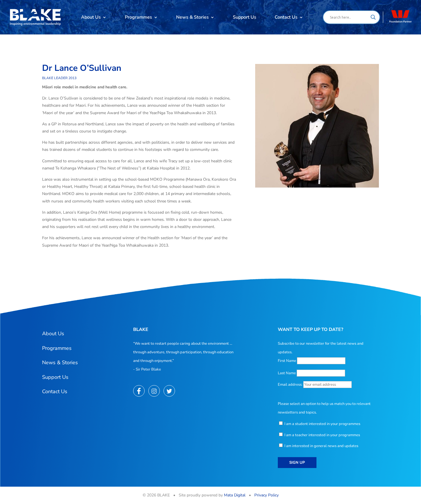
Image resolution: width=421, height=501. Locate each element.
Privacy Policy (266, 495)
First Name (287, 360)
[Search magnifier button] (373, 17)
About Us (91, 17)
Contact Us (286, 17)
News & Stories (192, 17)
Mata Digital (234, 495)
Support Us (244, 17)
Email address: (290, 384)
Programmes (138, 17)
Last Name (287, 373)
